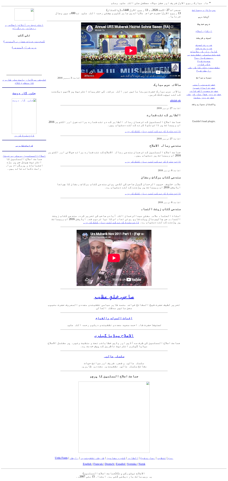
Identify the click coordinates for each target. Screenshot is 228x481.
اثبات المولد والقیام (114, 318)
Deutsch (110, 463)
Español (121, 463)
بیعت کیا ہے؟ (203, 57)
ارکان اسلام (203, 30)
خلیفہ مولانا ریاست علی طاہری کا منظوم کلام (24, 81)
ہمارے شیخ (147, 457)
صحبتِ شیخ (203, 60)
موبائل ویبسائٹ (204, 9)
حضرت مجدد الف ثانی (203, 90)
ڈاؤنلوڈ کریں (24, 135)
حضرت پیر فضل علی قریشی (203, 94)
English (87, 463)
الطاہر (133, 457)
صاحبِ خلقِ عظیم (114, 296)
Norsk (141, 463)
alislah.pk (175, 100)
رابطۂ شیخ (203, 70)
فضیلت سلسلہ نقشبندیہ (204, 54)
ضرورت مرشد (203, 48)
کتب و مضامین (116, 457)
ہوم (170, 457)
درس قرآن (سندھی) (24, 44)
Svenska (132, 463)
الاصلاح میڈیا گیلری (114, 335)
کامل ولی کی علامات (203, 51)
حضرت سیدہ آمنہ (203, 84)
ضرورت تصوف (203, 44)
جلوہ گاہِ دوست (24, 93)
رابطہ (74, 457)
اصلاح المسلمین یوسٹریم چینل (24, 155)
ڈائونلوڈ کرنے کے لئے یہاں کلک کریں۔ (153, 131)
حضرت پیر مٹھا (203, 97)
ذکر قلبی (203, 64)
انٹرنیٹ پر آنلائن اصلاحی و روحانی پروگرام (24, 26)
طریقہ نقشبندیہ (92, 457)
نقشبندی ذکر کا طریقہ (204, 67)
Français (98, 463)
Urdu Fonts (61, 457)
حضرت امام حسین (203, 87)
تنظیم (161, 457)
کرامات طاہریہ (24, 145)
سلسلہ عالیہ (114, 356)
